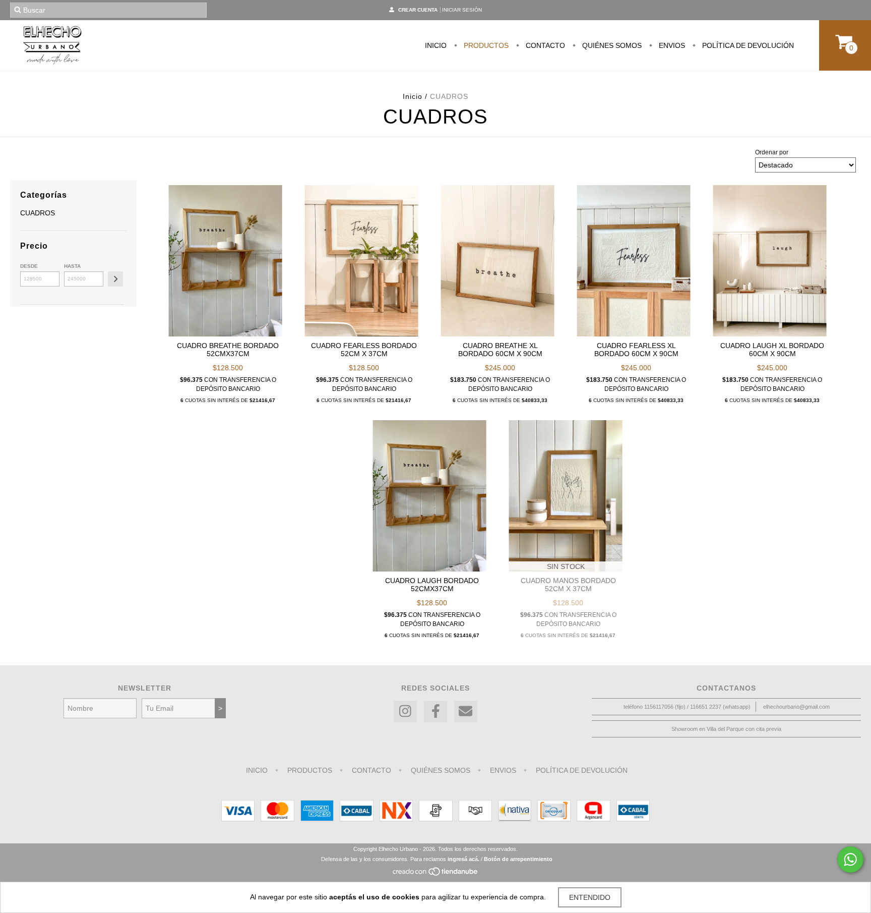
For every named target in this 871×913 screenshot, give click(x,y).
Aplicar (115, 279)
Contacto (544, 45)
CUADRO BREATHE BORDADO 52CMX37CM (228, 349)
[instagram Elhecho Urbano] (405, 711)
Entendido (589, 897)
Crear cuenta (418, 10)
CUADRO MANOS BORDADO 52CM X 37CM (568, 585)
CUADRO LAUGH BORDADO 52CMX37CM (432, 585)
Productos (485, 45)
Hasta (72, 266)
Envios (671, 45)
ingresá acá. (463, 859)
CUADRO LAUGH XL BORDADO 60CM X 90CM (772, 349)
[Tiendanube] (436, 874)
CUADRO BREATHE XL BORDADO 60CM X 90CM (500, 349)
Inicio (436, 45)
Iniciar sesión (462, 10)
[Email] (465, 711)
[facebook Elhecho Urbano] (435, 711)
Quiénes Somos (611, 45)
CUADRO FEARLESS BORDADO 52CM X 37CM (364, 349)
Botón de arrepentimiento (518, 859)
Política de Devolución (747, 45)
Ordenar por (771, 152)
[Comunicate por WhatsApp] (850, 859)
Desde (29, 266)
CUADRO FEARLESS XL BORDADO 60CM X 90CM (636, 349)
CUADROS (37, 213)
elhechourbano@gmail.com (796, 707)
